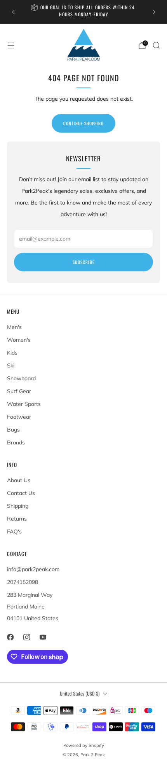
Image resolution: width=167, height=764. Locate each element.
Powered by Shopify (83, 745)
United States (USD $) (79, 693)
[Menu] (11, 45)
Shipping (17, 505)
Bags (13, 429)
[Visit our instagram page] (26, 637)
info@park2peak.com (33, 569)
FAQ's (14, 531)
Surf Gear (19, 391)
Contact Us (21, 493)
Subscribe (83, 262)
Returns (17, 518)
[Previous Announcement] (13, 12)
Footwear (19, 416)
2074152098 (22, 582)
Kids (12, 352)
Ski (10, 365)
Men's (14, 326)
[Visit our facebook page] (10, 637)
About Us (18, 480)
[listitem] (84, 12)
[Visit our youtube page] (43, 637)
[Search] (156, 45)
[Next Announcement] (154, 12)
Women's (19, 339)
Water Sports (24, 403)
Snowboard (21, 378)
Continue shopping (83, 123)
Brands (16, 442)
